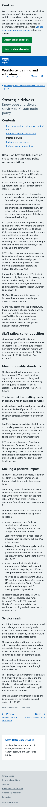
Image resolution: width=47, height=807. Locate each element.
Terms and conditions (11, 780)
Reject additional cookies (16, 49)
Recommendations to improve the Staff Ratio (25, 128)
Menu (34, 76)
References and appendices (19, 146)
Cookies (5, 784)
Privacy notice (8, 776)
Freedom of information (12, 788)
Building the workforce (17, 142)
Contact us (6, 797)
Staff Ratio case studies (19, 739)
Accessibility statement (11, 793)
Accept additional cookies (16, 39)
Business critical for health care (21, 133)
